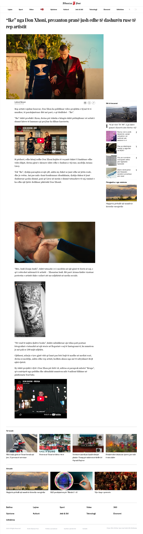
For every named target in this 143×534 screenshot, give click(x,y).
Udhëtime (120, 9)
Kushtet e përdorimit (70, 529)
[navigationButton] (129, 9)
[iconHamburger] (5, 3)
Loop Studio (124, 528)
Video (31, 9)
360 (115, 507)
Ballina (9, 507)
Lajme (10, 9)
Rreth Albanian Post (33, 529)
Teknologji (93, 9)
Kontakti (85, 529)
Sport (21, 9)
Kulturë (66, 9)
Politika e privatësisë (51, 529)
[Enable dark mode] (135, 9)
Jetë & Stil (79, 9)
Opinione (53, 9)
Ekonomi (107, 9)
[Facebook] (85, 103)
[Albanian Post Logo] (71, 3)
